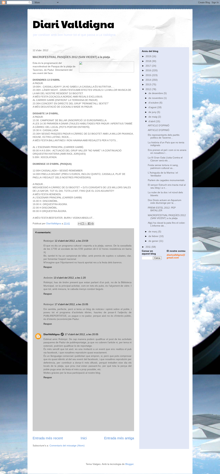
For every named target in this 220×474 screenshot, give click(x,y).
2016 (149, 70)
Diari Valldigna (73, 24)
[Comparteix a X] (86, 223)
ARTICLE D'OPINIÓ (158, 125)
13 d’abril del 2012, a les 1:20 (70, 277)
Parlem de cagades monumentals (166, 180)
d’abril (152, 121)
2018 (149, 61)
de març (153, 231)
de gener (153, 241)
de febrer (153, 236)
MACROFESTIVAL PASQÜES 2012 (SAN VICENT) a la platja (167, 216)
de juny (152, 112)
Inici (84, 438)
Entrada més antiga (119, 438)
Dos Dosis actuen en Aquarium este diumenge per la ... (164, 201)
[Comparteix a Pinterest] (92, 223)
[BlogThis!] (82, 223)
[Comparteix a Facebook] (89, 223)
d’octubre (153, 102)
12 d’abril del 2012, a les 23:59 (71, 240)
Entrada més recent (48, 438)
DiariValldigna (51, 334)
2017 (149, 65)
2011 (148, 246)
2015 (149, 75)
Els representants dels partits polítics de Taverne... (163, 136)
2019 (149, 56)
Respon (47, 267)
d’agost (152, 107)
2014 (149, 79)
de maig (153, 116)
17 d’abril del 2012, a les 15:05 (71, 304)
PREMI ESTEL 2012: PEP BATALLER (162, 209)
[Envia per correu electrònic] (79, 223)
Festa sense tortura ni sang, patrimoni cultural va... (163, 166)
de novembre (156, 98)
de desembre (156, 93)
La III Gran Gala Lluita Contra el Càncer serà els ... (165, 159)
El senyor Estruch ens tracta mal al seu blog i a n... (167, 186)
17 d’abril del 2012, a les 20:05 (81, 334)
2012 (149, 89)
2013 (149, 84)
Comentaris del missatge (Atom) (67, 445)
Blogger (129, 464)
